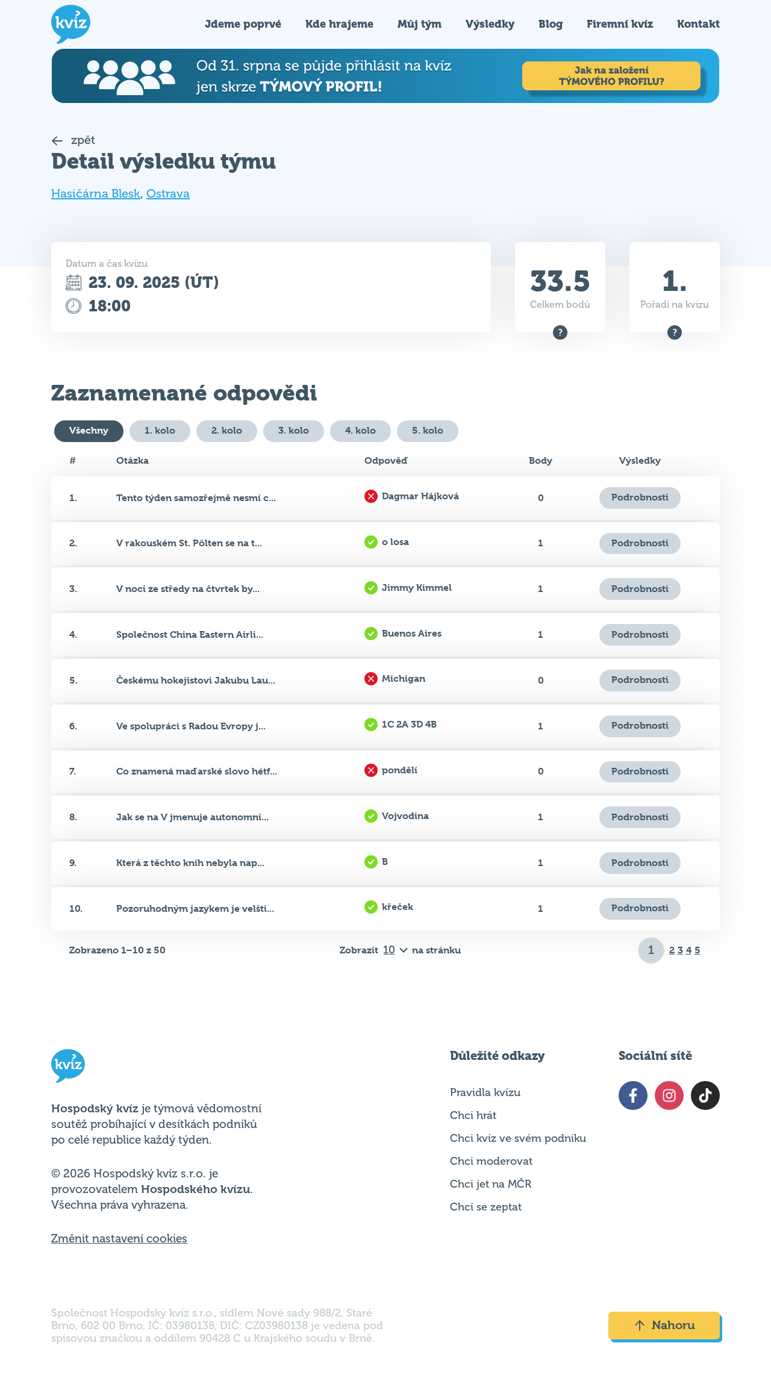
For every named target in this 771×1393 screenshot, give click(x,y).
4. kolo (360, 430)
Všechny (88, 430)
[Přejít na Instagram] (669, 1095)
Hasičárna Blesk (95, 194)
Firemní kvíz (620, 23)
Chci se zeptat (486, 1207)
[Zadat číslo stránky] (651, 950)
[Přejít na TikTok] (705, 1095)
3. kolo (293, 430)
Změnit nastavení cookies (119, 1238)
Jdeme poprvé (243, 23)
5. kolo (427, 430)
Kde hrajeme (339, 23)
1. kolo (160, 430)
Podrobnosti (640, 497)
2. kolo (226, 430)
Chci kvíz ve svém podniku (518, 1138)
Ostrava (168, 194)
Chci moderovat (491, 1161)
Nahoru (673, 1325)
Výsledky (490, 23)
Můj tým (420, 23)
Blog (550, 23)
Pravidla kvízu (485, 1092)
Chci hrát (473, 1115)
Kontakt (698, 23)
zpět (81, 140)
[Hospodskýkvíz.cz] (70, 24)
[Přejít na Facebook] (633, 1095)
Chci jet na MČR (490, 1184)
